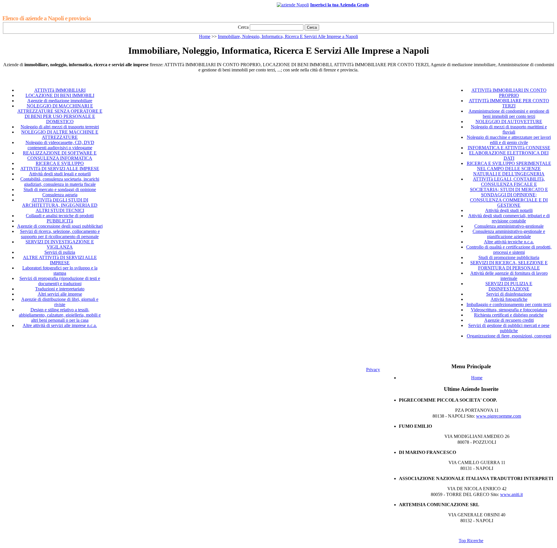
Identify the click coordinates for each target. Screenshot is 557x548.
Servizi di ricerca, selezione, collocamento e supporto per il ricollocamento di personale (60, 234)
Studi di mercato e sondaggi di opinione (59, 189)
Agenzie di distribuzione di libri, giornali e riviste (59, 302)
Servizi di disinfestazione (509, 294)
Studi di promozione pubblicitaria (508, 257)
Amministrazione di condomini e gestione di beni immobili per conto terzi (509, 114)
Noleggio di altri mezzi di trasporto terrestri (60, 126)
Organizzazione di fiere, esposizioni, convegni (509, 335)
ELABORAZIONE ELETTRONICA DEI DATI (509, 155)
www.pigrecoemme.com (498, 416)
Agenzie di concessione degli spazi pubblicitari (60, 226)
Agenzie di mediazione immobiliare (59, 100)
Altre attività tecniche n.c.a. (509, 241)
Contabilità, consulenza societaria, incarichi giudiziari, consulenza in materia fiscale (59, 182)
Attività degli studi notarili (509, 210)
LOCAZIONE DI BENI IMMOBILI (60, 95)
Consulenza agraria (59, 194)
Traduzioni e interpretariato (59, 288)
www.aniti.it (511, 494)
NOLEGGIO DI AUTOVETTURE (508, 121)
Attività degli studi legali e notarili (60, 173)
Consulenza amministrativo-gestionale (509, 226)
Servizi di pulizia (59, 252)
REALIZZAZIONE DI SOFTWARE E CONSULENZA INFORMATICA (60, 155)
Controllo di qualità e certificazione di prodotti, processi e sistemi (508, 250)
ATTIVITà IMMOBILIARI (60, 90)
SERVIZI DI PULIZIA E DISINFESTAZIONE (508, 286)
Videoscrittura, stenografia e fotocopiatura (509, 309)
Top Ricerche (471, 540)
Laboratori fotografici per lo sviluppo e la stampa (59, 270)
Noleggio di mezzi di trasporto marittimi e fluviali (509, 129)
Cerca (243, 27)
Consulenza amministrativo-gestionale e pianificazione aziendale (509, 234)
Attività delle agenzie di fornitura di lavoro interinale (509, 276)
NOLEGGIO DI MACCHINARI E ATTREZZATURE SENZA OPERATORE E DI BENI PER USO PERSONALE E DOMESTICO (59, 113)
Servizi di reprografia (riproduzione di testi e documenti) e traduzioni (59, 281)
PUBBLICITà (60, 220)
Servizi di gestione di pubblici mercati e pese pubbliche (508, 328)
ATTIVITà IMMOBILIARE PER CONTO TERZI (509, 103)
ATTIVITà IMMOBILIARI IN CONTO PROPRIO (509, 93)
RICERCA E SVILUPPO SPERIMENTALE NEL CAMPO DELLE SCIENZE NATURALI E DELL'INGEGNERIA (509, 168)
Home (204, 36)
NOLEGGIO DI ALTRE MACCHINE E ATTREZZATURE (59, 135)
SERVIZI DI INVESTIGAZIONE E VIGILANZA (60, 244)
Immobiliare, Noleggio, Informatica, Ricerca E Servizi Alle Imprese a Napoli (288, 36)
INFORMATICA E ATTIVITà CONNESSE (509, 147)
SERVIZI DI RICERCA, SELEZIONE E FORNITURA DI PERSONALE (509, 265)
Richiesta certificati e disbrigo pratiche (509, 314)
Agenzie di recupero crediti (509, 320)
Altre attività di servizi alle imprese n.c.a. (60, 325)
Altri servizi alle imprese (60, 294)
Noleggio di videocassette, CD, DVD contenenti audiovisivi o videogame (60, 145)
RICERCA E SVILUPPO (60, 163)
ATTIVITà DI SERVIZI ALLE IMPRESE (59, 168)
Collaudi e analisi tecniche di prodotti (60, 215)
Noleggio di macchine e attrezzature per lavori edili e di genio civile (509, 140)
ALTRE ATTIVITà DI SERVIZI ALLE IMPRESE (60, 260)
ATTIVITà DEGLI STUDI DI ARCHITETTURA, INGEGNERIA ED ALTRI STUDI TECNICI (59, 205)
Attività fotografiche (509, 299)
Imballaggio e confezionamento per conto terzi (508, 304)
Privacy (373, 369)
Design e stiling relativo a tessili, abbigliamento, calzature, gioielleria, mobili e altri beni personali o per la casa (60, 315)
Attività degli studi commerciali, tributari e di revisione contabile (509, 218)
